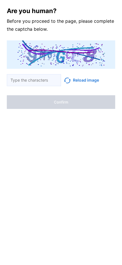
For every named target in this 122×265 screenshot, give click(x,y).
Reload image (86, 80)
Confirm (61, 102)
